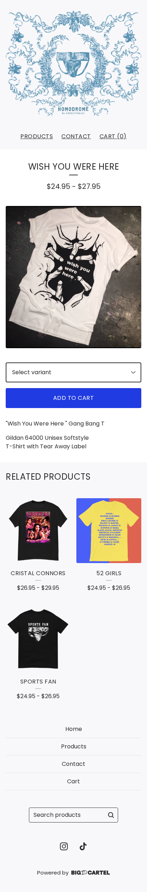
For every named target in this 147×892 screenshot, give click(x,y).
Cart (73, 781)
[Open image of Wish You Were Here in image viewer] (73, 277)
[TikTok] (83, 846)
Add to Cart (73, 398)
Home (73, 729)
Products (36, 136)
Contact (76, 136)
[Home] (73, 63)
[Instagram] (64, 846)
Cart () (113, 136)
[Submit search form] (111, 815)
